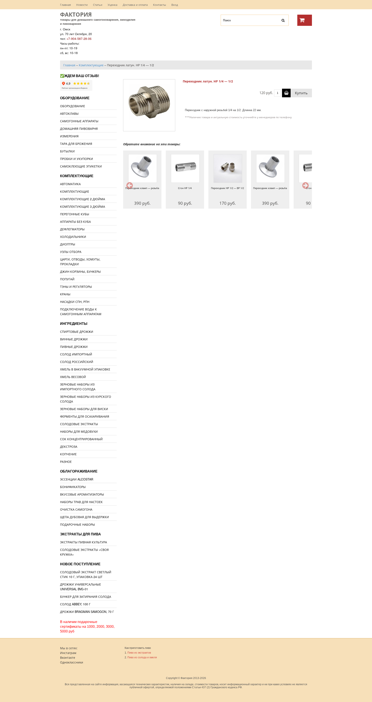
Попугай (67, 279)
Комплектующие (74, 191)
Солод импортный (76, 354)
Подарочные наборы (77, 524)
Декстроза (68, 446)
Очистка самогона (76, 509)
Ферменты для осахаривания (84, 416)
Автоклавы (69, 113)
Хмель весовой (73, 377)
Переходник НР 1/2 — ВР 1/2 (227, 188)
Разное (66, 461)
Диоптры (67, 244)
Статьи (97, 5)
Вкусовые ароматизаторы (82, 494)
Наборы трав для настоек (81, 502)
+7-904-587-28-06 (79, 38)
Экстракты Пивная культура (83, 542)
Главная (65, 5)
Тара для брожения (76, 143)
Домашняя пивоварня (79, 128)
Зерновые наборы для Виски (84, 409)
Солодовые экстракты (79, 424)
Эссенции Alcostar (76, 479)
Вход (174, 5)
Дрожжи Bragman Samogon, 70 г (87, 611)
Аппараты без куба (75, 221)
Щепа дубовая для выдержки (84, 517)
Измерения (69, 136)
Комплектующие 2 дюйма (82, 199)
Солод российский (76, 362)
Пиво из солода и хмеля (142, 657)
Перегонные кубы (74, 214)
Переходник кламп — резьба (142, 188)
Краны (65, 294)
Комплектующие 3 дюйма (82, 206)
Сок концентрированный (81, 439)
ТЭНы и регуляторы (76, 286)
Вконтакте (67, 657)
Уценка (112, 5)
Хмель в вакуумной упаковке (85, 369)
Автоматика (70, 184)
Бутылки (67, 151)
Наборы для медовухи (79, 431)
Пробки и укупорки (76, 159)
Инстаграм (68, 653)
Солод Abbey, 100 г (75, 604)
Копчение (68, 454)
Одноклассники (71, 662)
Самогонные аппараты (79, 121)
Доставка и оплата (135, 5)
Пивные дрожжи (74, 346)
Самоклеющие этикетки (81, 166)
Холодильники (73, 236)
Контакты (159, 5)
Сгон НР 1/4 (185, 188)
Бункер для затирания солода (85, 596)
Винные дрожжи (74, 339)
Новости (82, 5)
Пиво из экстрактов (139, 652)
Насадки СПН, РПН (74, 301)
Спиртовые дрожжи (76, 331)
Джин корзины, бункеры (80, 271)
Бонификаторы (73, 487)
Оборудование (72, 106)
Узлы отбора (70, 251)
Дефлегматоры (72, 229)
